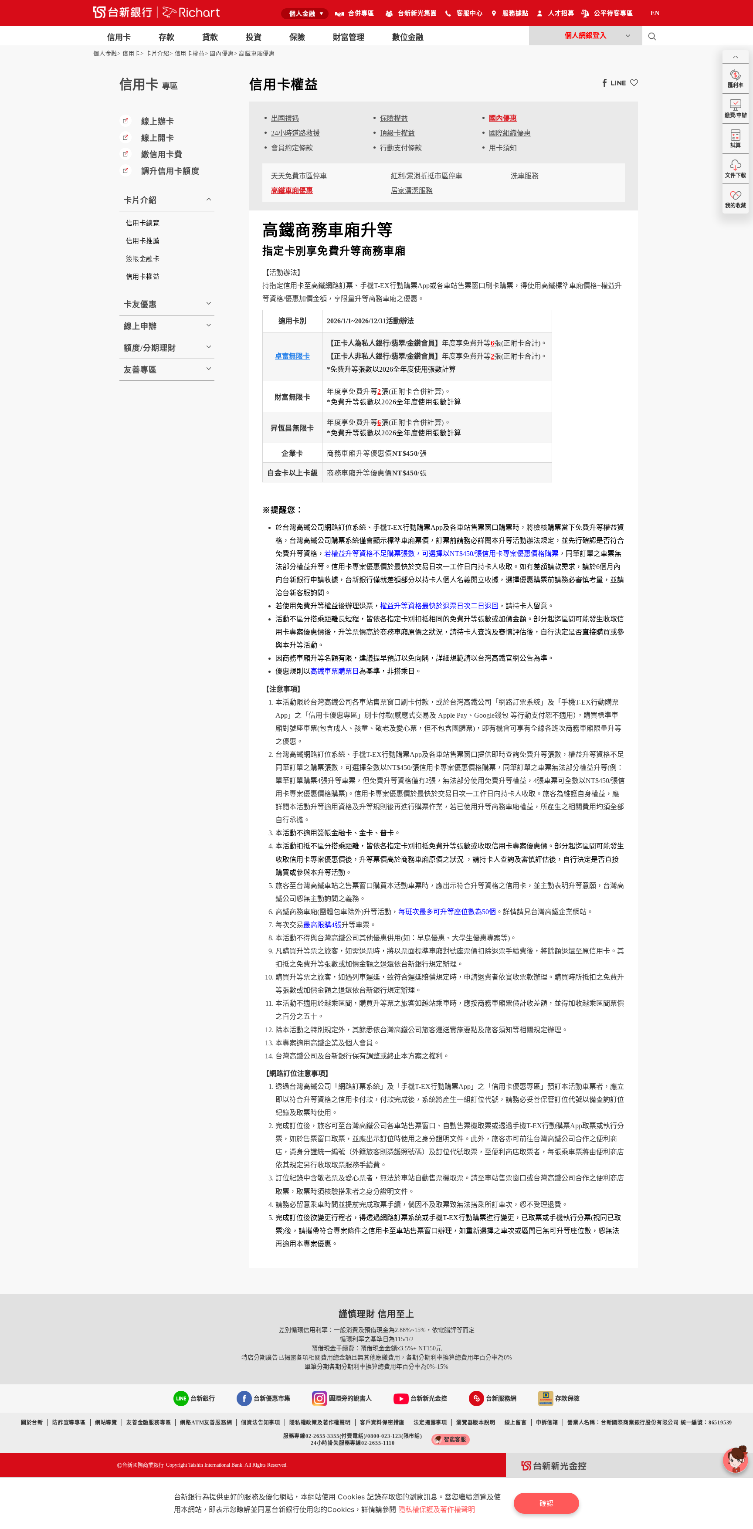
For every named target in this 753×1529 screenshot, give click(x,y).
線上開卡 (157, 138)
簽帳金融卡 (142, 258)
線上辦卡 (157, 121)
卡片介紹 (158, 53)
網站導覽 (106, 1423)
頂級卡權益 (397, 133)
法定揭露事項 (430, 1423)
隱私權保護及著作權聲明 (436, 1509)
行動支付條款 (401, 148)
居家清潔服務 (412, 190)
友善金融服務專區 (148, 1423)
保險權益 (394, 118)
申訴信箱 (547, 1423)
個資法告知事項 (260, 1423)
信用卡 (131, 53)
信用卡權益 (190, 53)
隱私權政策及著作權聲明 (320, 1423)
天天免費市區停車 (299, 176)
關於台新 (32, 1423)
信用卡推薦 (142, 240)
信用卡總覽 (142, 223)
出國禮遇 (285, 118)
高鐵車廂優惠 (257, 53)
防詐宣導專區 (69, 1423)
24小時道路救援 (295, 133)
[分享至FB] (602, 82)
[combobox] (305, 13)
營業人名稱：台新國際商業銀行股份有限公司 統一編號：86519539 (649, 1423)
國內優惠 (222, 53)
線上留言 (516, 1423)
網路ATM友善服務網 (206, 1423)
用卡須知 (503, 148)
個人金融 (105, 53)
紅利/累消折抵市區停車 (426, 176)
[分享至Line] (616, 82)
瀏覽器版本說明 (475, 1423)
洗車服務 (525, 176)
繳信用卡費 (162, 154)
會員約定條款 (292, 148)
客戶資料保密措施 (382, 1423)
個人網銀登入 (586, 35)
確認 (546, 1503)
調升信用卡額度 (170, 171)
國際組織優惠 (510, 133)
